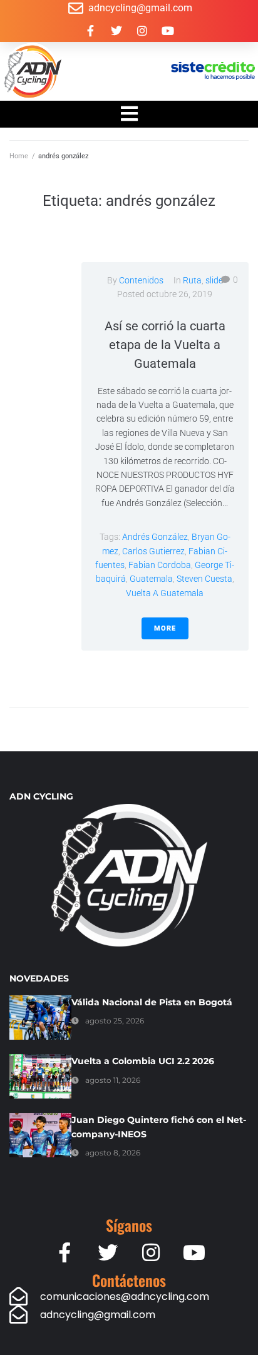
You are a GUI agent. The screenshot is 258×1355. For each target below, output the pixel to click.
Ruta (192, 280)
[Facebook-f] (91, 30)
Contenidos (141, 280)
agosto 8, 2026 (112, 1152)
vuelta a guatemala (165, 593)
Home (18, 156)
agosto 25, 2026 (114, 1020)
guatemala (151, 579)
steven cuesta (204, 579)
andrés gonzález (155, 537)
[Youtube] (168, 30)
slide (214, 280)
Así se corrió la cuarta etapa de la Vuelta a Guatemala (165, 344)
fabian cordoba (159, 565)
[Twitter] (116, 30)
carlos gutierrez (153, 551)
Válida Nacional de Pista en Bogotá (151, 1002)
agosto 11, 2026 (112, 1080)
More (165, 628)
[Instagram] (142, 30)
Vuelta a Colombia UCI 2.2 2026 (142, 1061)
